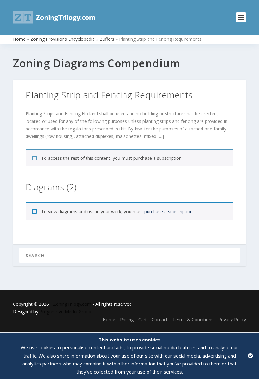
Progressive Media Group (65, 312)
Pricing (127, 319)
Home (19, 39)
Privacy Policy (232, 319)
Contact (160, 319)
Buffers (106, 39)
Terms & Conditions (193, 319)
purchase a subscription (168, 211)
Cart (142, 319)
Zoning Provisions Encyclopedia (62, 39)
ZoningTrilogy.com (72, 304)
